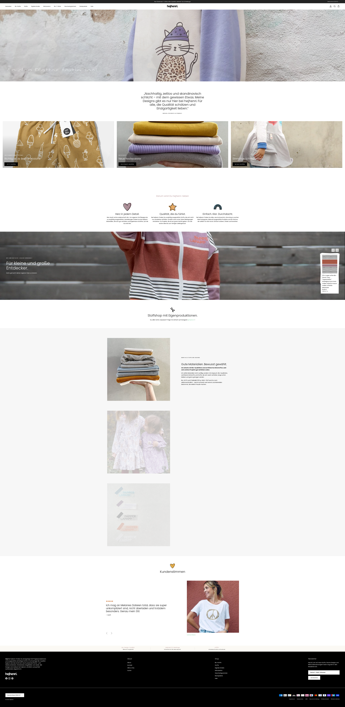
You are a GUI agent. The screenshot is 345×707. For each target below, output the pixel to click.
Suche (129, 670)
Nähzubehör (47, 6)
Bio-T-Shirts (57, 6)
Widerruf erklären (335, 699)
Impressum (292, 699)
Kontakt (129, 665)
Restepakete (83, 6)
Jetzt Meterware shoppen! (16, 73)
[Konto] (330, 6)
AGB (306, 699)
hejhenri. (11, 699)
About (129, 662)
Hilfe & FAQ (130, 668)
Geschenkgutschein (70, 6)
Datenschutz (300, 699)
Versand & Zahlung (314, 699)
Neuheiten (8, 6)
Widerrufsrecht (325, 699)
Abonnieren (314, 678)
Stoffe (26, 6)
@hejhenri (191, 320)
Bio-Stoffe (18, 6)
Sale (92, 6)
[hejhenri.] (172, 6)
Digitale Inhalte (35, 6)
